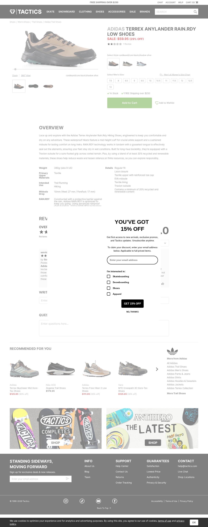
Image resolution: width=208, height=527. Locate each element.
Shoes (116, 288)
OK (194, 522)
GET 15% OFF (132, 303)
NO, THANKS (132, 312)
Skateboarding (121, 276)
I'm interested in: (116, 271)
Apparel (117, 294)
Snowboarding (121, 282)
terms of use (164, 520)
